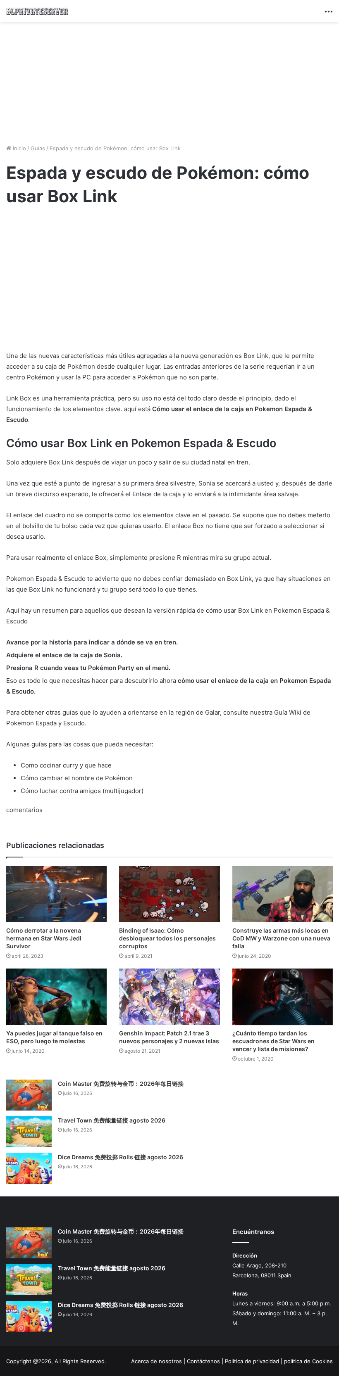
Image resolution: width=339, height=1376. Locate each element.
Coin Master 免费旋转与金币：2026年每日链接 (121, 1083)
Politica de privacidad (252, 1361)
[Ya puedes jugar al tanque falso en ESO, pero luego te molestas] (56, 997)
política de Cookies (308, 1361)
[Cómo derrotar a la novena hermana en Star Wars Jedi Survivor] (56, 894)
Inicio (18, 148)
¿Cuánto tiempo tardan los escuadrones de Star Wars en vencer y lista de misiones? (273, 1041)
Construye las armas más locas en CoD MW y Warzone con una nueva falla (281, 938)
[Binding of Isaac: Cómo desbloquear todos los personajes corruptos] (169, 894)
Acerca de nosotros (156, 1361)
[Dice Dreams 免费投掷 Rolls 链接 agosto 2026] (29, 1168)
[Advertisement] (169, 81)
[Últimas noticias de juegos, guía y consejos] (37, 11)
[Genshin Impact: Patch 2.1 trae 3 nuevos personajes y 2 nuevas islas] (169, 997)
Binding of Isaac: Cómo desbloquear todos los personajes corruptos (167, 938)
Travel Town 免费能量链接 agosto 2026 (111, 1120)
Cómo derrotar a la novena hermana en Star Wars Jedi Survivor (43, 938)
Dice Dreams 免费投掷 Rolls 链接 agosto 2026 (120, 1156)
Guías (38, 148)
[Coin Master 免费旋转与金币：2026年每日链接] (29, 1095)
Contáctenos (203, 1361)
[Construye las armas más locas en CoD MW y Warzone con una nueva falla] (282, 894)
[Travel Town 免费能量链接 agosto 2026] (29, 1131)
